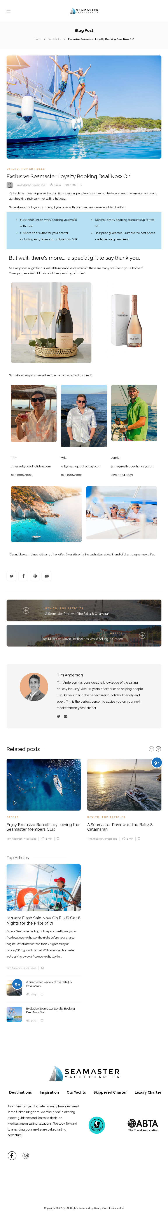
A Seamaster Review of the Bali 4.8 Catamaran (77, 614)
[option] (43, 799)
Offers (13, 169)
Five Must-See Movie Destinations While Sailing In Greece (82, 639)
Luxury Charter (148, 1092)
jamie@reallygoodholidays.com (132, 466)
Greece (116, 633)
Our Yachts (76, 1092)
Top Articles (54, 39)
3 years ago (38, 185)
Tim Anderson (23, 185)
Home (38, 39)
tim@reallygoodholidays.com (31, 466)
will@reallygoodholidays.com (81, 466)
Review (51, 608)
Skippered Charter (110, 1092)
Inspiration (49, 1092)
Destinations (20, 1092)
